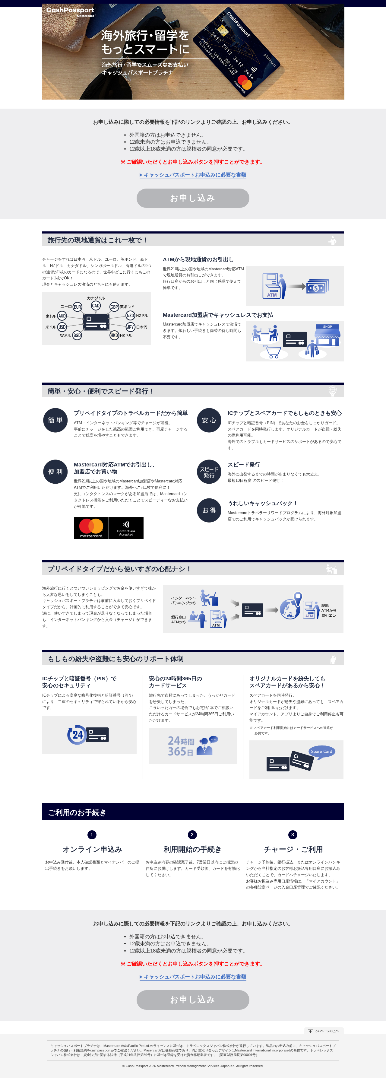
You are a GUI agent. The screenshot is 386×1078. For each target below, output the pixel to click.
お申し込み (193, 197)
